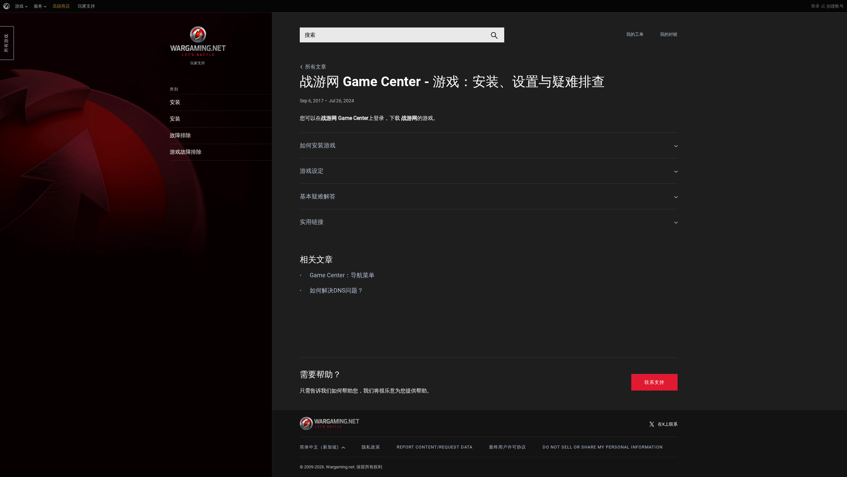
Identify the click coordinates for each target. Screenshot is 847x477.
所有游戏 (6, 43)
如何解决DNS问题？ (336, 290)
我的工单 (635, 34)
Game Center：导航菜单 (342, 275)
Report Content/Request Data (434, 447)
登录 (815, 6)
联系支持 (654, 382)
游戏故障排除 (185, 152)
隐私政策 (371, 447)
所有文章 (315, 67)
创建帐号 (835, 6)
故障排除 (180, 135)
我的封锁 (668, 34)
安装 (175, 102)
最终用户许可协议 (507, 447)
